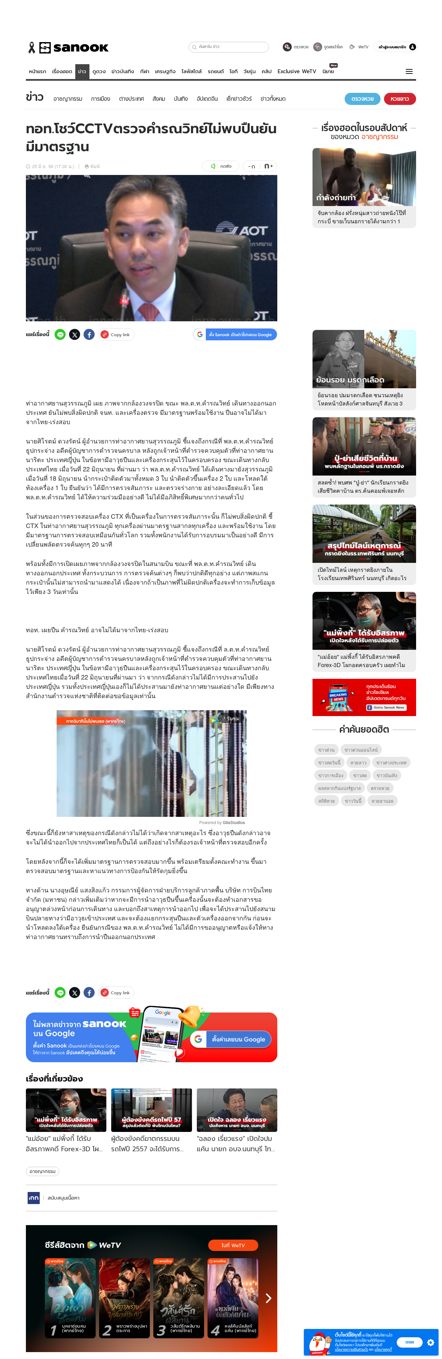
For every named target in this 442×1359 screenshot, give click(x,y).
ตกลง (409, 1342)
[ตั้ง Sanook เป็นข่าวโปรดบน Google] (151, 1034)
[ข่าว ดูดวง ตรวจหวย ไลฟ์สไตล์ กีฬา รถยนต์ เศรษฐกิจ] (67, 47)
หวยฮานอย (383, 801)
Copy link (120, 335)
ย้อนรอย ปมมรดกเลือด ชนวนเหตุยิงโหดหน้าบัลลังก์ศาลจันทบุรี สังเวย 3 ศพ (360, 403)
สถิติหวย (326, 801)
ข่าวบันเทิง (123, 71)
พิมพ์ (95, 166)
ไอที (234, 71)
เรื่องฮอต (62, 71)
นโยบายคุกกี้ (383, 1349)
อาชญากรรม (43, 1171)
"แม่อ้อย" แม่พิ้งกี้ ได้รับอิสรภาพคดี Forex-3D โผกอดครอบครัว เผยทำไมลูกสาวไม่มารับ (361, 665)
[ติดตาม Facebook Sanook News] (364, 696)
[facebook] (89, 334)
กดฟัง (225, 166)
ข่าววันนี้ (353, 801)
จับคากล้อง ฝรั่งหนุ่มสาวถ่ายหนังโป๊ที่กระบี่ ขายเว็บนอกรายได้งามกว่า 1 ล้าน (362, 221)
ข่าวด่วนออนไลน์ (361, 749)
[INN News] (34, 1198)
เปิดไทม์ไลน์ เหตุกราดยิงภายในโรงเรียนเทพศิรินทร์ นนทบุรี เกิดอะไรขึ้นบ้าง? (362, 578)
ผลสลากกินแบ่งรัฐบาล (339, 788)
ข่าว (82, 71)
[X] (74, 334)
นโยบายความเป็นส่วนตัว (351, 1349)
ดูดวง (99, 71)
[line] (60, 334)
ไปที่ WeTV (233, 1245)
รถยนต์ (216, 71)
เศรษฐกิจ (165, 71)
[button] (194, 47)
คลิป (267, 71)
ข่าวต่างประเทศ (391, 762)
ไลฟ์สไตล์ (192, 71)
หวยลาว (358, 762)
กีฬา (144, 71)
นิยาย (328, 71)
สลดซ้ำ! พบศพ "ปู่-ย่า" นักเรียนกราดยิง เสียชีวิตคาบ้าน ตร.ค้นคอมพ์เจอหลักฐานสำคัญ (363, 490)
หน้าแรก (37, 71)
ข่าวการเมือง (330, 775)
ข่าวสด (360, 775)
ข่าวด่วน (326, 749)
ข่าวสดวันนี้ (329, 762)
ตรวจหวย (380, 788)
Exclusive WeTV (297, 71)
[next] (268, 1298)
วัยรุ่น (249, 71)
